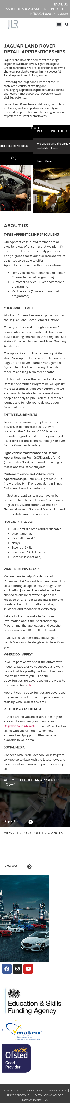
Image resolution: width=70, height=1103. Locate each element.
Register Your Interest (19, 726)
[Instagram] (17, 969)
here (32, 685)
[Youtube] (28, 969)
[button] (59, 24)
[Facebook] (7, 969)
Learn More (11, 161)
